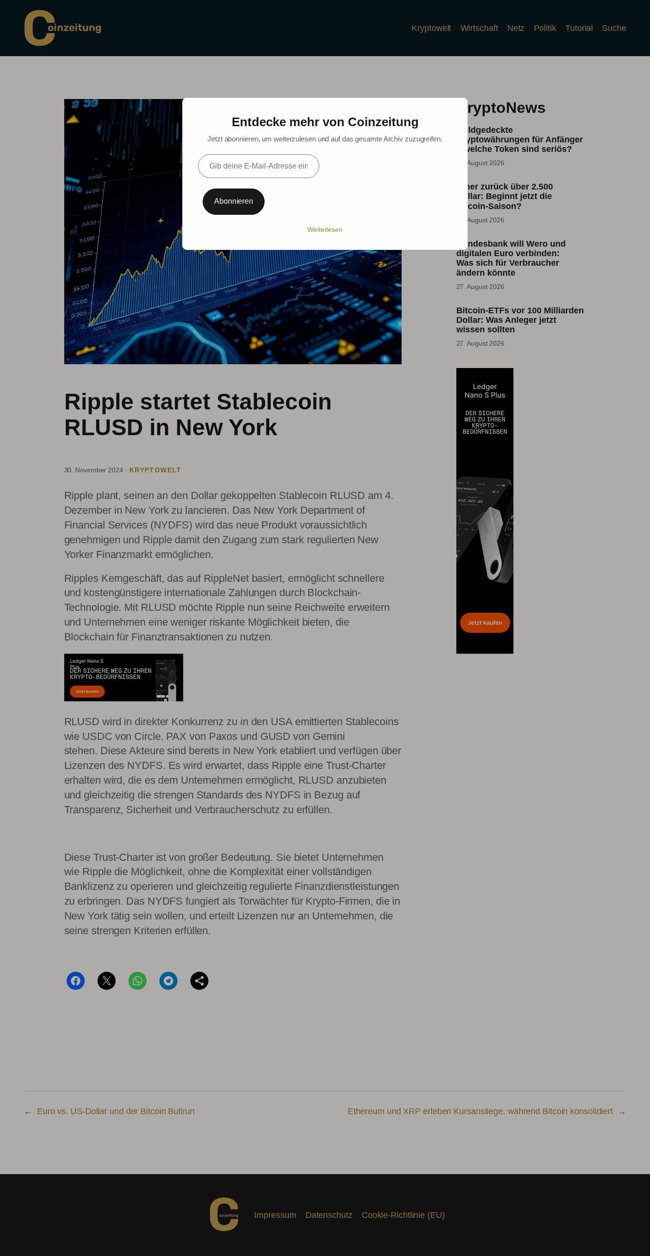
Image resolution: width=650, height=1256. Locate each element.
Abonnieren (233, 201)
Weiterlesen (325, 229)
